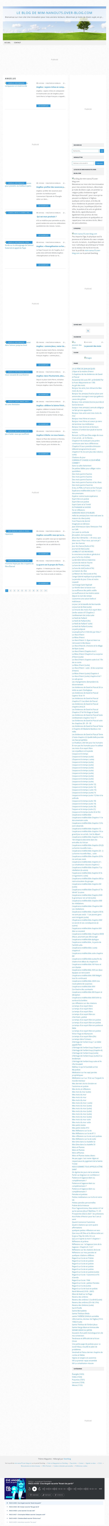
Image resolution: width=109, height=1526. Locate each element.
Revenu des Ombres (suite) (83, 1305)
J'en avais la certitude (80, 532)
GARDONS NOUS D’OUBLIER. (83, 513)
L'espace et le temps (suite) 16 (84, 792)
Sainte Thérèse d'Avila (80, 1313)
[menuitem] (7, 42)
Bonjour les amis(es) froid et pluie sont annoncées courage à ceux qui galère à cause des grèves (87, 396)
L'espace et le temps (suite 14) (84, 787)
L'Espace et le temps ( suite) (83, 759)
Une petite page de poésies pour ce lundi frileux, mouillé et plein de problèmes (86, 1347)
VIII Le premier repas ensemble (84, 1360)
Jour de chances (78, 543)
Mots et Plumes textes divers (83, 1155)
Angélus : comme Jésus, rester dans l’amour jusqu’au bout (60, 346)
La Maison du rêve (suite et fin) (84, 574)
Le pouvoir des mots (92, 346)
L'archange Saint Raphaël (82, 585)
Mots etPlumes (78, 1153)
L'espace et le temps (80, 754)
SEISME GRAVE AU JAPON (82, 1330)
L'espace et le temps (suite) (83, 756)
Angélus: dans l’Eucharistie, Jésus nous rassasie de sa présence (62, 376)
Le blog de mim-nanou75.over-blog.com (54, 13)
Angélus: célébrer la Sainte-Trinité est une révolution (58, 405)
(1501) (78, 1380)
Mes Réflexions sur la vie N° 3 (83, 1133)
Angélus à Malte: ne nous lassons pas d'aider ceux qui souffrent (63, 435)
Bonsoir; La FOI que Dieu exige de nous (87, 435)
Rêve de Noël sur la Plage (82, 1294)
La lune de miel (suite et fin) (83, 568)
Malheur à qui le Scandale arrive (85, 1067)
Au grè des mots (78, 385)
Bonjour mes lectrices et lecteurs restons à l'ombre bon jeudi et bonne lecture (87, 430)
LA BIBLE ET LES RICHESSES (82, 551)
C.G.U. (100, 1463)
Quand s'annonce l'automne (83, 1222)
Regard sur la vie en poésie (83, 1261)
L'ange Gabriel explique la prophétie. (86, 576)
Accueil (7, 43)
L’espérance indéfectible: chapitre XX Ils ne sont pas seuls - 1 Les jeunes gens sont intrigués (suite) (87, 914)
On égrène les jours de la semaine (85, 1172)
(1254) (78, 1382)
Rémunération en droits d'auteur (30, 1466)
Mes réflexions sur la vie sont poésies (87, 1136)
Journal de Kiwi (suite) (80, 549)
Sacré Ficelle (77, 1308)
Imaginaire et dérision (81, 524)
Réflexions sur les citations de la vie (86, 1250)
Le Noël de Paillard (79, 618)
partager (48, 1495)
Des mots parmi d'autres (82, 474)
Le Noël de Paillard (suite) (82, 626)
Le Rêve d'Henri (78, 637)
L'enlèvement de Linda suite (83, 615)
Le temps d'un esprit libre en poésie (86, 1020)
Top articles (73, 1463)
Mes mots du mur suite (81, 1119)
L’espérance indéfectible (81, 815)
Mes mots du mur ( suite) (82, 1103)
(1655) (78, 1374)
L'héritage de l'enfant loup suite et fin (87, 1061)
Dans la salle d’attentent (81, 466)
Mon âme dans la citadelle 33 (83, 1144)
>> (46, 590)
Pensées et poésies (79, 1194)
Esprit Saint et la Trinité (81, 504)
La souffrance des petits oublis (84, 590)
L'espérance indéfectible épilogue (85, 939)
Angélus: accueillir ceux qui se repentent (53, 535)
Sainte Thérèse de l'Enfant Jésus (85, 1324)
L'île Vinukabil (77, 1064)
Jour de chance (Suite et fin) (83, 546)
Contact (17, 43)
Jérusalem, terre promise (82, 535)
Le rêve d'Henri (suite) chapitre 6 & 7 (86, 676)
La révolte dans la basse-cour (83, 587)
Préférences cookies (81, 1466)
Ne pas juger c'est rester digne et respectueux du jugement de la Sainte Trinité (87, 1161)
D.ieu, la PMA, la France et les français (87, 488)
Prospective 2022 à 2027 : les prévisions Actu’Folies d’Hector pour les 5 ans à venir (88, 1216)
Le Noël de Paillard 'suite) (82, 623)
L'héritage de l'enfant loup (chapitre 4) (87, 1050)
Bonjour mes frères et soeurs (84, 418)
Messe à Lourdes (20, 213)
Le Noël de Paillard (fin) (81, 621)
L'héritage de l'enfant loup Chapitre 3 (87, 1047)
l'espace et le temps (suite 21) (84, 809)
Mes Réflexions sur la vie (82, 1130)
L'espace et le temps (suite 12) (84, 784)
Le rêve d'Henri (78, 635)
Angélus (11, 83)
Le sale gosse (77, 679)
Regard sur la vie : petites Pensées (85, 1283)
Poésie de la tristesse (80, 1205)
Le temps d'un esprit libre (82, 1006)
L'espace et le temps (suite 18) (84, 801)
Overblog (67, 1459)
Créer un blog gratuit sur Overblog (57, 1463)
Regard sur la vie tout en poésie (84, 1288)
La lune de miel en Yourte (82, 562)
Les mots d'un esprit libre (82, 748)
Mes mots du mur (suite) (82, 1106)
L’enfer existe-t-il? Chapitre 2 (83, 612)
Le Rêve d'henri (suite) (81, 665)
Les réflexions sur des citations (84, 1003)
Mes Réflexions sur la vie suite (84, 1139)
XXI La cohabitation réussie (83, 1363)
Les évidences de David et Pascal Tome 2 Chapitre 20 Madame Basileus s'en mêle (87, 729)
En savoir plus (43, 106)
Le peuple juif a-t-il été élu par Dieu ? (86, 632)
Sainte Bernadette (79, 1311)
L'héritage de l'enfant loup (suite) (85, 1053)
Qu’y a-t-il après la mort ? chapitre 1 (86, 1239)
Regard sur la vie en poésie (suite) (85, 1272)
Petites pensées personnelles (84, 1203)
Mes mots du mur (79, 1094)
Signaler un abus (91, 1463)
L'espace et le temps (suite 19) (84, 804)
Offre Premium (46, 1466)
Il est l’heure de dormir (81, 521)
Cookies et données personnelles (63, 1466)
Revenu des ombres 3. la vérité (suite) (87, 1299)
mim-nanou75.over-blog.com (23, 1463)
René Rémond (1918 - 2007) (83, 1291)
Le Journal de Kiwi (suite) (82, 607)
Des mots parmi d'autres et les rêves (87, 482)
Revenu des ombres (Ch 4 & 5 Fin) (85, 1302)
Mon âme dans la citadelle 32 (83, 1142)
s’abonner (35, 1495)
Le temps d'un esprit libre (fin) (84, 1036)
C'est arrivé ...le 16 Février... (83, 438)
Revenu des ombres (80, 1297)
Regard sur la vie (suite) (81, 1286)
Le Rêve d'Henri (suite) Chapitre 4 (85, 673)
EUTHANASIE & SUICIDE (81, 507)
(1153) (77, 1385)
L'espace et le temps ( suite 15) (84, 790)
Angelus (29, 213)
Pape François (19, 83)
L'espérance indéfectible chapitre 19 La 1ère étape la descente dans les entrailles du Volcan (87, 840)
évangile (28, 531)
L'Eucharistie (29, 372)
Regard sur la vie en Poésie (83, 1258)
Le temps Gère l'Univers (81, 1039)
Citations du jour (78, 457)
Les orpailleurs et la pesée (82, 751)
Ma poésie (76, 1070)
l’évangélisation (30, 242)
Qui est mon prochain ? (46, 216)
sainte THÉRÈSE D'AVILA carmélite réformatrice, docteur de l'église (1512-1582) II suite (87, 1319)
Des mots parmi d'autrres (82, 485)
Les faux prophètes (79, 740)
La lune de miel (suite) (81, 565)
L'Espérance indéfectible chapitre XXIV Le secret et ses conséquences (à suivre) (87, 923)
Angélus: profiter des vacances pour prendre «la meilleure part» (63, 187)
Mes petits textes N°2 (80, 1128)
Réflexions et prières (80, 1241)
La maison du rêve (79, 571)
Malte (17, 431)
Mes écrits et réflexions (81, 1089)
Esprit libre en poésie (80, 499)
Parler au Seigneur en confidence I (86, 1175)
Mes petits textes (79, 1125)
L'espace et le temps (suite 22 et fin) (86, 812)
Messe (21, 431)
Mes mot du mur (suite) (81, 1092)
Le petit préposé (78, 629)
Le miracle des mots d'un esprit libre (86, 610)
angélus (21, 531)
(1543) (77, 1377)
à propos (60, 1495)
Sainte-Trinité (19, 401)
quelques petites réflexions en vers (86, 1230)
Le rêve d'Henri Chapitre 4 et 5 (84, 651)
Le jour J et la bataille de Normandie (86, 604)
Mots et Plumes (78, 1147)
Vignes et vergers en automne (84, 1358)
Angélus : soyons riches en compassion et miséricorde (59, 87)
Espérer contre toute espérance (85, 496)
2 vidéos (11, 213)
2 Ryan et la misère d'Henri (83, 371)
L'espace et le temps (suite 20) (84, 806)
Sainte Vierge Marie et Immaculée (85, 1327)
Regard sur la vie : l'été (81, 1280)
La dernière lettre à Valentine (83, 560)
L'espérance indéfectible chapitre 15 (86, 828)
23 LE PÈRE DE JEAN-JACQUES (83, 369)
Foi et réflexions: (78, 510)
